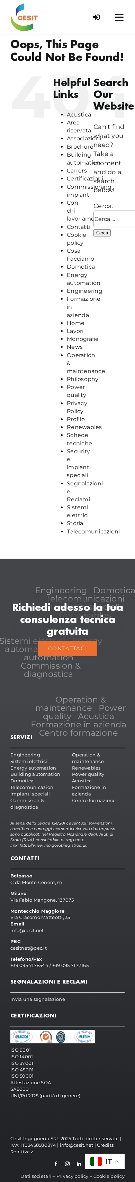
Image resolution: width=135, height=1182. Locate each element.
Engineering (84, 291)
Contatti (78, 227)
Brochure (80, 146)
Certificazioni (85, 178)
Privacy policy (72, 1176)
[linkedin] (79, 1164)
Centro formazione (94, 800)
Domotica (81, 266)
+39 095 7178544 (29, 965)
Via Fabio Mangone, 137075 (42, 900)
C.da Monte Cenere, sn (36, 882)
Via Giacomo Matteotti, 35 (40, 917)
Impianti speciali (30, 794)
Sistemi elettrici (28, 761)
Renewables (84, 427)
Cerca (102, 232)
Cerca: (103, 206)
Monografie (83, 339)
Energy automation (33, 768)
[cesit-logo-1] (24, 6)
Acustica (79, 114)
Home (75, 323)
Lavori (75, 331)
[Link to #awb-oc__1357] (119, 17)
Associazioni (84, 138)
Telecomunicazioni (93, 531)
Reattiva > (22, 1151)
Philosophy (83, 379)
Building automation (35, 774)
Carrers (77, 170)
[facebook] (56, 1164)
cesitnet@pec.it (28, 948)
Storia (75, 523)
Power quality (88, 774)
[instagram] (67, 1164)
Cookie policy (109, 1176)
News (75, 347)
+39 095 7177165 (70, 965)
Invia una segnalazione (37, 999)
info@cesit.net (27, 930)
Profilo (76, 419)
